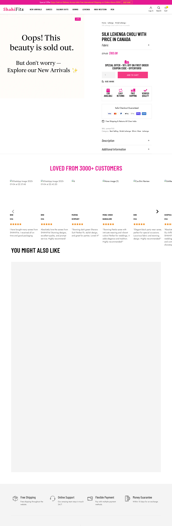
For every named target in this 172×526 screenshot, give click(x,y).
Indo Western (100, 9)
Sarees (49, 9)
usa (135, 219)
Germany (75, 219)
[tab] (127, 46)
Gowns (75, 9)
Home (104, 23)
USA (166, 219)
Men (112, 9)
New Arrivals (36, 9)
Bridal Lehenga (120, 23)
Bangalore (107, 219)
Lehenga (86, 9)
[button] (126, 2)
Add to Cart (133, 75)
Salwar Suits (62, 9)
